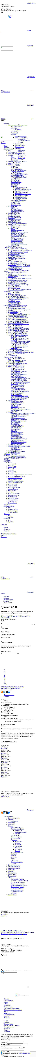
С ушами (17, 201)
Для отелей (11, 163)
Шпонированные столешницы (20, 270)
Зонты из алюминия (14, 487)
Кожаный (21, 151)
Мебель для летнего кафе (11, 324)
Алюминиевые (15, 373)
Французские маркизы (18, 456)
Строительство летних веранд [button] (17, 306)
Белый (10, 252)
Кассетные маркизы (17, 434)
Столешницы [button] (21, 258)
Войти (29, 30)
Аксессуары (11, 355)
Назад (6, 146)
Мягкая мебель (8, 149)
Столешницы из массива (18, 263)
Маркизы (10, 412)
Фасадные (14, 454)
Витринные (14, 423)
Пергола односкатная (21, 339)
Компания (4, 524)
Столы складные (13, 512)
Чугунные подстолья (14, 301)
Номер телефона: (6, 1044)
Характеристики (9, 695)
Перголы (10, 366)
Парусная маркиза (16, 449)
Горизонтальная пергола (22, 324)
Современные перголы (18, 407)
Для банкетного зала (14, 213)
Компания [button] (7, 455)
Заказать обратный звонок (26, 932)
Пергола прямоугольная (18, 399)
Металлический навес (21, 383)
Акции (6, 1030)
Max (9, 16)
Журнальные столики (17, 211)
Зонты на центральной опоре (20, 414)
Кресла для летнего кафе (18, 283)
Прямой (20, 156)
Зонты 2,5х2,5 (12, 464)
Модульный (21, 139)
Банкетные (11, 277)
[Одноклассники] (2, 692)
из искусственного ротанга (19, 343)
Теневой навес (15, 453)
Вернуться (30, 810)
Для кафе (14, 431)
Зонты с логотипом (13, 493)
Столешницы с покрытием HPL (20, 264)
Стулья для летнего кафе (15, 351)
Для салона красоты (21, 161)
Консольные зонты (13, 495)
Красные (17, 165)
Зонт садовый (12, 490)
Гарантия (7, 1031)
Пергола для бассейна (17, 391)
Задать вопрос (5, 796)
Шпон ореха (11, 319)
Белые (9, 279)
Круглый (10, 258)
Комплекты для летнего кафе (16, 335)
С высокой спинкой (24, 140)
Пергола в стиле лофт (17, 388)
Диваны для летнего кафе (18, 281)
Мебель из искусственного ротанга (21, 278)
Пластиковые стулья (14, 288)
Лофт (16, 167)
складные (17, 294)
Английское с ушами (21, 187)
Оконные (14, 448)
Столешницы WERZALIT (19, 272)
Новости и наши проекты (11, 458)
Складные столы (16, 222)
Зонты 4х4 (11, 470)
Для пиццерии (12, 221)
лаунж (16, 291)
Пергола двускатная (17, 390)
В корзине (10, 686)
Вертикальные (15, 421)
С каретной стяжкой (21, 198)
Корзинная (14, 435)
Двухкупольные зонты (14, 479)
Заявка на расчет (18, 686)
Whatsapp (2, 16)
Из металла (14, 384)
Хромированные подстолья (19, 252)
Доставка (7, 460)
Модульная (14, 160)
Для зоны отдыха (20, 145)
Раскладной (21, 158)
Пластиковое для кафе (21, 195)
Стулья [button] (16, 228)
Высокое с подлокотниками (23, 189)
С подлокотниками (17, 243)
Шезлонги (7, 504)
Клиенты (7, 1028)
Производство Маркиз (18, 308)
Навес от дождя (19, 386)
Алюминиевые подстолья (18, 248)
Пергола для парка (20, 336)
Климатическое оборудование (17, 457)
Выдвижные (18, 364)
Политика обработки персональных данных (14, 934)
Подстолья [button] (19, 247)
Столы (6, 247)
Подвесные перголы (21, 344)
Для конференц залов (14, 216)
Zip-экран (14, 417)
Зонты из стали (12, 485)
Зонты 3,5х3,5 (12, 467)
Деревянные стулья (13, 280)
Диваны (10, 164)
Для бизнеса (11, 161)
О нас (6, 1020)
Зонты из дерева (12, 484)
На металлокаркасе (17, 210)
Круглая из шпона (13, 312)
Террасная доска (12, 365)
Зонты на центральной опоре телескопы (23, 413)
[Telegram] (4, 692)
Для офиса (11, 155)
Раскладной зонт (13, 500)
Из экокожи (21, 150)
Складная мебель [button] (25, 446)
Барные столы (12, 265)
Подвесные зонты (13, 498)
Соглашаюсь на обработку (17, 1053)
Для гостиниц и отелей (21, 191)
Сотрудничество (9, 1027)
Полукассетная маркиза (18, 451)
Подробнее (4, 748)
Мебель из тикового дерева (19, 280)
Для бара (13, 259)
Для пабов (11, 219)
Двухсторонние (19, 369)
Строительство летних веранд (13, 357)
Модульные (14, 208)
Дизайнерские (12, 282)
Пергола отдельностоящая (22, 341)
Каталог (3, 143)
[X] (7, 692)
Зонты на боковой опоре (18, 416)
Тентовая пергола (20, 353)
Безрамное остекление (21, 317)
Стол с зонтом (12, 501)
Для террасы (18, 325)
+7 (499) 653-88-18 (6, 930)
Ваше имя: (4, 1042)
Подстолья (7, 291)
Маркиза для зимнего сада (19, 438)
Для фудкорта (12, 224)
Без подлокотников (17, 169)
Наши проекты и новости (11, 1025)
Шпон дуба (11, 318)
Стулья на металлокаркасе (19, 244)
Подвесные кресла (13, 352)
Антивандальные (13, 276)
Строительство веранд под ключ (20, 310)
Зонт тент (10, 492)
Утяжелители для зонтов (15, 482)
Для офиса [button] (18, 148)
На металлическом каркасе (23, 194)
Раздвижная (14, 406)
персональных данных (25, 1053)
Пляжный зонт (12, 496)
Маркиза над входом (17, 440)
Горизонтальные (19, 366)
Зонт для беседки (13, 489)
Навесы (13, 387)
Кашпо (10, 354)
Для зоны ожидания (14, 215)
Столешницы (8, 305)
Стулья (6, 271)
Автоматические (20, 358)
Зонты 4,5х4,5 (12, 471)
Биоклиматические (20, 319)
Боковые (13, 420)
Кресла (10, 225)
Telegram (6, 16)
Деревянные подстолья (14, 302)
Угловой (20, 142)
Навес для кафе (15, 445)
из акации (18, 286)
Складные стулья (13, 511)
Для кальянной (19, 147)
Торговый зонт (12, 503)
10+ (5, 683)
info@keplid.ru (31, 3)
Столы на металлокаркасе (19, 223)
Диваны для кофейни (17, 171)
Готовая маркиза (19, 367)
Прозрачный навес (20, 347)
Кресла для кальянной (17, 235)
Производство (8, 1024)
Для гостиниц (19, 144)
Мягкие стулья (12, 246)
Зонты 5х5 (14, 411)
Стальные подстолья (17, 256)
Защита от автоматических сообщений (13, 1048)
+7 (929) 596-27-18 (17, 930)
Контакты (7, 461)
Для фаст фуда (12, 222)
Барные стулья (12, 287)
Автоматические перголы (19, 371)
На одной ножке (16, 217)
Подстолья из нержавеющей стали (21, 250)
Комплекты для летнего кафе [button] (19, 284)
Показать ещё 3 (15, 274)
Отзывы (6, 531)
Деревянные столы (13, 254)
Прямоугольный (16, 219)
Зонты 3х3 (11, 465)
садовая (17, 292)
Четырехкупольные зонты (19, 419)
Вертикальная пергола (18, 377)
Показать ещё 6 (15, 227)
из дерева (14, 341)
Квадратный (11, 257)
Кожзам (17, 164)
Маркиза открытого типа (22, 382)
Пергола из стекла (16, 395)
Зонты (6, 459)
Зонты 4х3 (11, 468)
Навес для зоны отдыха (18, 385)
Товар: (3, 1046)
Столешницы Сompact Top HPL (20, 266)
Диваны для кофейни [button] (21, 137)
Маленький (21, 153)
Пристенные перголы (21, 346)
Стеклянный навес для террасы (24, 352)
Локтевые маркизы (17, 437)
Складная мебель (9, 506)
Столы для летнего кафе (18, 225)
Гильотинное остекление (18, 379)
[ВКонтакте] (9, 692)
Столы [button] (15, 206)
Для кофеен (14, 178)
